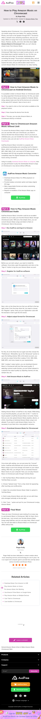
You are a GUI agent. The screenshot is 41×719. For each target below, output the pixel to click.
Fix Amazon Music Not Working (14, 589)
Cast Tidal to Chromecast (12, 598)
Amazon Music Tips (32, 19)
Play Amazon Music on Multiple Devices (16, 595)
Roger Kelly (21, 16)
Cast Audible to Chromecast (13, 601)
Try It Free (22, 197)
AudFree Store (22, 684)
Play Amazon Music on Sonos (13, 586)
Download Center (22, 689)
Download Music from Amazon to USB (16, 583)
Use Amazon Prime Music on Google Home (17, 592)
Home (3, 647)
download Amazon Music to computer (23, 161)
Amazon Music (10, 647)
